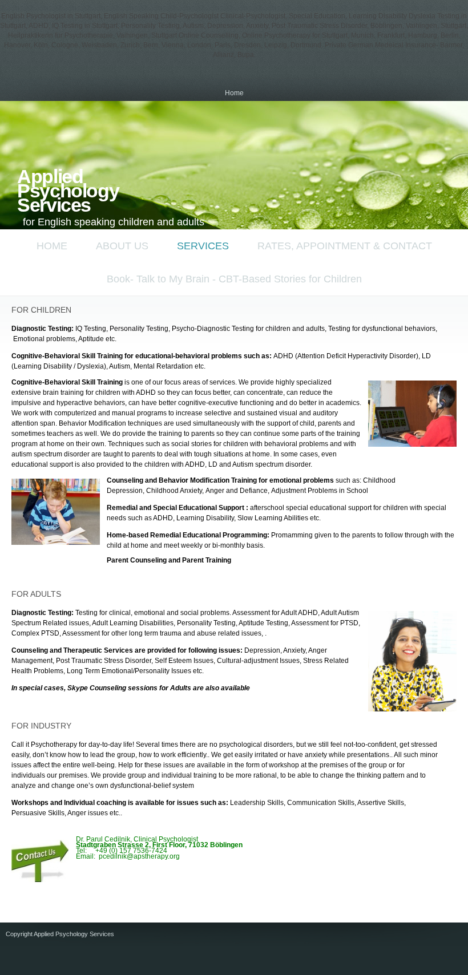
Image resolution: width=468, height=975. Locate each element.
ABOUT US (122, 246)
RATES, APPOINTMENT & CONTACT (344, 246)
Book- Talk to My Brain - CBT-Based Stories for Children (234, 279)
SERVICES (203, 246)
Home (234, 93)
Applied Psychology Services (68, 190)
